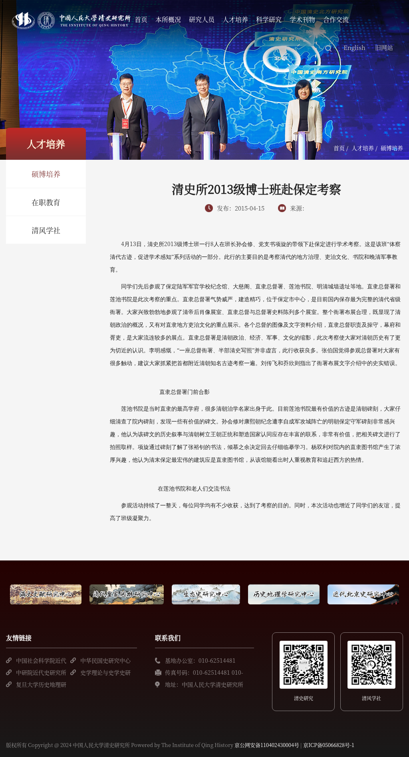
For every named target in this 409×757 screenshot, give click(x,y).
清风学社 (46, 230)
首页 (141, 19)
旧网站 (384, 47)
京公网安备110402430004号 (266, 745)
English (354, 47)
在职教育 (46, 202)
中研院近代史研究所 (41, 672)
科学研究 (269, 19)
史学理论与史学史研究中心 (105, 673)
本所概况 (168, 19)
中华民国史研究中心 (105, 660)
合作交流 (336, 19)
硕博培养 (46, 174)
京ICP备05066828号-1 (328, 745)
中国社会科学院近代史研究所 (41, 661)
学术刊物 (302, 19)
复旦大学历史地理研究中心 (41, 685)
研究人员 (201, 19)
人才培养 (235, 19)
